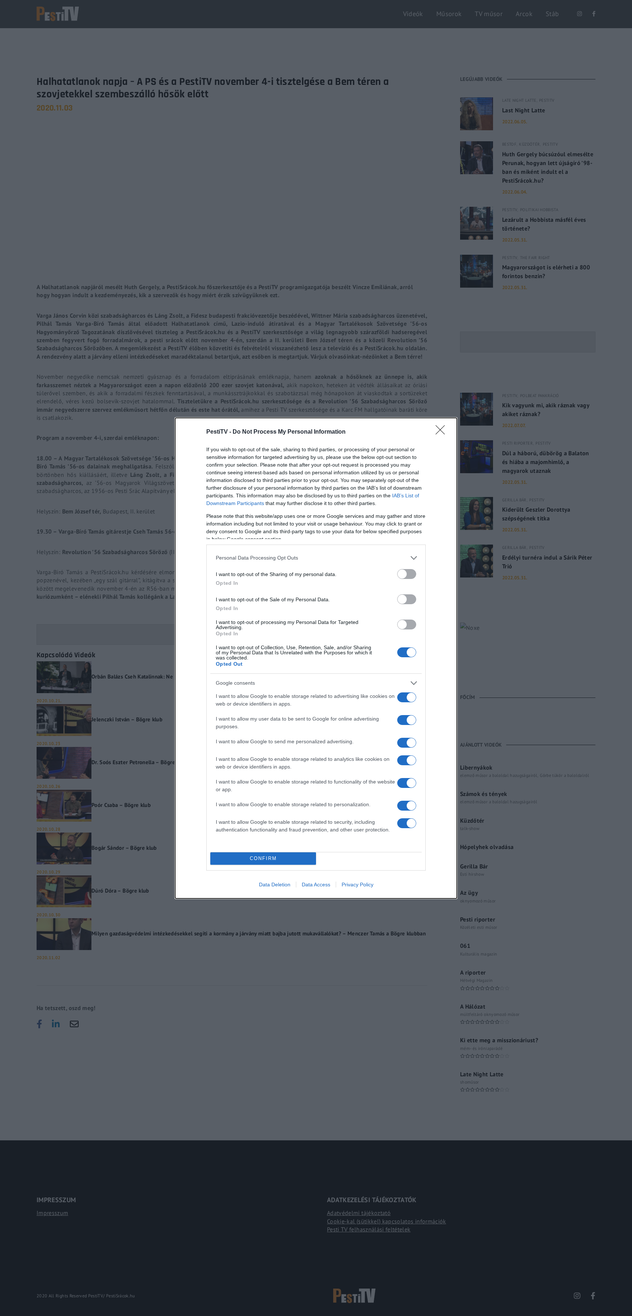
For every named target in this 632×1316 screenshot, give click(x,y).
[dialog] (316, 658)
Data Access (316, 884)
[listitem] (316, 558)
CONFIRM (263, 858)
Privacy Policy (357, 884)
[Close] (442, 432)
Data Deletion (274, 884)
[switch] (406, 574)
